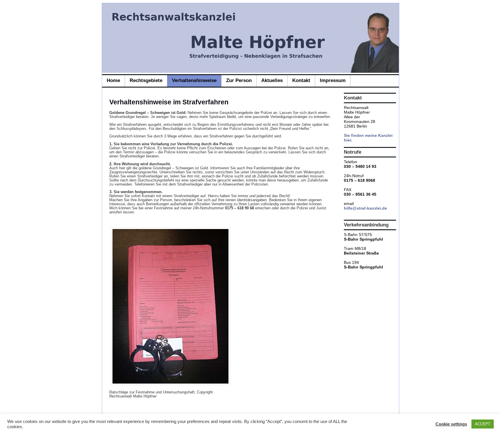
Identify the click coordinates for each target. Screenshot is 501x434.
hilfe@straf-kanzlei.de (365, 208)
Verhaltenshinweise (194, 80)
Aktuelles (272, 80)
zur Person (239, 80)
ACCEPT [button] (482, 424)
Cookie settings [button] (451, 424)
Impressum (333, 80)
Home (113, 80)
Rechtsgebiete (146, 80)
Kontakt (301, 80)
